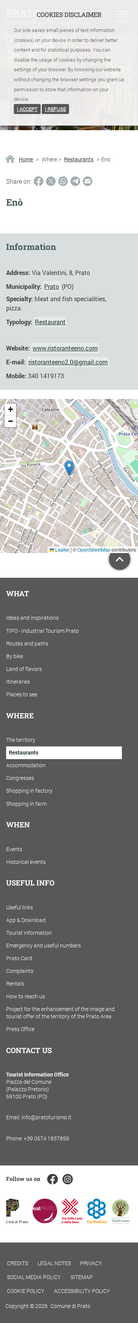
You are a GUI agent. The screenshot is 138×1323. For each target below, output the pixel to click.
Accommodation (26, 765)
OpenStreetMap (93, 549)
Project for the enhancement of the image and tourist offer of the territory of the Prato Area (60, 1012)
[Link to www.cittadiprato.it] (17, 1221)
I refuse (55, 109)
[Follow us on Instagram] (67, 1179)
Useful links (19, 907)
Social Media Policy (34, 1277)
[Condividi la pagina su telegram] (75, 181)
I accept (27, 109)
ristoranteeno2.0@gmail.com (68, 362)
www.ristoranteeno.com (65, 348)
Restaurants (79, 159)
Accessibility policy (82, 1290)
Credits (17, 1263)
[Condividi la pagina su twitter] (51, 181)
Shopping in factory (29, 790)
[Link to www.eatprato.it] (45, 1221)
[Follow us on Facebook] (52, 1179)
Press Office (20, 1029)
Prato (51, 286)
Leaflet (61, 549)
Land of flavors (24, 668)
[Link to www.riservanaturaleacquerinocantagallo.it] (120, 1221)
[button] (69, 468)
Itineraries (18, 681)
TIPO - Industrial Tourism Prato (42, 630)
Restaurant (50, 322)
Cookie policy (25, 1290)
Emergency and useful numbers (43, 945)
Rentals (15, 983)
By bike (14, 656)
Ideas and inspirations (32, 617)
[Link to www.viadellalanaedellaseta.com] (72, 1221)
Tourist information (29, 932)
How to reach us (25, 996)
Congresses (20, 777)
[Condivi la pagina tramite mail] (87, 181)
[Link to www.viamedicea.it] (97, 1221)
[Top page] (119, 559)
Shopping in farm (26, 803)
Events (14, 849)
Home (26, 159)
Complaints (19, 970)
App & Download (26, 920)
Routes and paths (27, 643)
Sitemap (82, 1277)
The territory (20, 739)
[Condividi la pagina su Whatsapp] (63, 181)
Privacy (91, 1263)
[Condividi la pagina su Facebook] (38, 181)
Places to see (21, 694)
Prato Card (19, 958)
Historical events (26, 861)
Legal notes (54, 1263)
